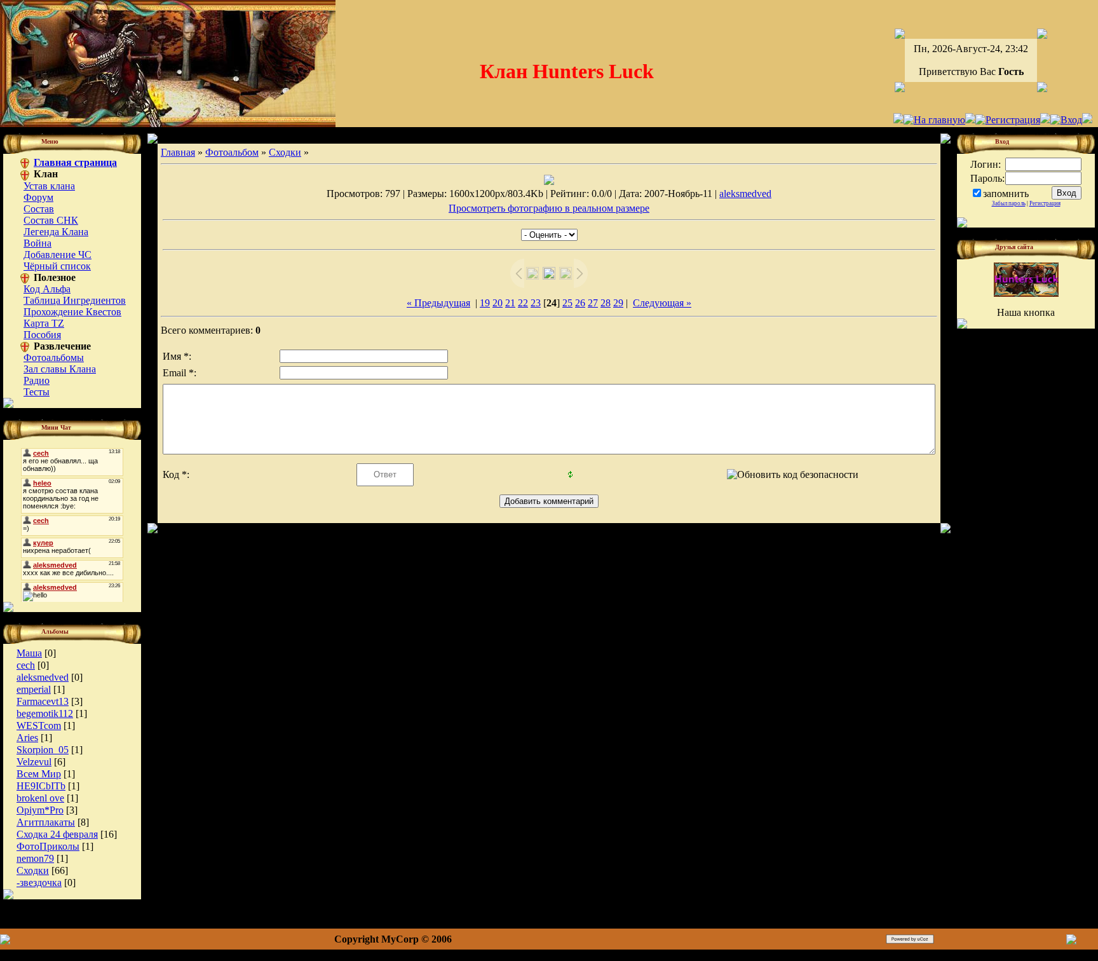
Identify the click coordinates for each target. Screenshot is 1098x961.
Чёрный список (57, 266)
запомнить (1006, 193)
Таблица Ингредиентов (75, 300)
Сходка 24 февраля (57, 834)
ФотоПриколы (48, 846)
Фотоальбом (232, 152)
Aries (27, 737)
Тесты (37, 391)
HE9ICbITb (41, 785)
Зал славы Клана (60, 369)
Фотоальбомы (54, 357)
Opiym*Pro (40, 810)
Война (37, 243)
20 (497, 302)
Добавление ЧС (58, 254)
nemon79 (35, 858)
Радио (37, 380)
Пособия (42, 334)
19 (485, 302)
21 (510, 302)
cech (26, 665)
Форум (38, 197)
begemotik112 (45, 713)
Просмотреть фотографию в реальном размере (549, 208)
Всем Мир (39, 773)
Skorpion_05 (43, 749)
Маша (29, 653)
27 (593, 302)
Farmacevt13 (43, 701)
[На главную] (934, 119)
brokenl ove (40, 798)
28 (605, 302)
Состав (39, 208)
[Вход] (1066, 119)
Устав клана (49, 186)
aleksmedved (43, 677)
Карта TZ (44, 323)
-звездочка (39, 882)
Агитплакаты (46, 822)
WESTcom (39, 725)
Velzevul (34, 761)
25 (567, 302)
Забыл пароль (1009, 203)
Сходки (33, 870)
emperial (34, 689)
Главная (178, 152)
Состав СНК (51, 220)
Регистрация (1045, 203)
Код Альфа (47, 288)
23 (536, 302)
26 (580, 302)
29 (618, 302)
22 (523, 302)
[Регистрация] (1007, 119)
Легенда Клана (56, 231)
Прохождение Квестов (72, 311)
